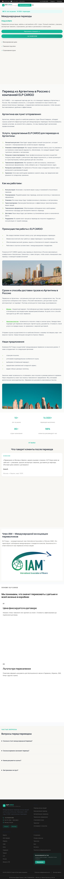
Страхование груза (39, 820)
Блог (35, 844)
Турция (5, 853)
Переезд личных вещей (40, 808)
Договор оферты (57, 872)
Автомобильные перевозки (41, 814)
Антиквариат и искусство (40, 826)
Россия (5, 859)
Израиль (5, 841)
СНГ (4, 856)
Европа (5, 835)
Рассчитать (40, 862)
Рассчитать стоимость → (32, 31)
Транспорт (36, 823)
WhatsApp (59, 1)
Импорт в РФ (6, 862)
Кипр (4, 847)
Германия (5, 850)
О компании (37, 835)
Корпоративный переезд (40, 811)
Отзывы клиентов (38, 838)
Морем (8, 309)
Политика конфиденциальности (42, 850)
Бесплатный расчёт (25, 5)
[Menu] (32, 5)
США (4, 844)
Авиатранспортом (12, 321)
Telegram (52, 1)
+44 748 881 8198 (44, 1)
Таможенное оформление (41, 817)
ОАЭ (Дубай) (6, 838)
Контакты (36, 847)
